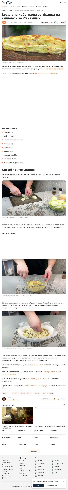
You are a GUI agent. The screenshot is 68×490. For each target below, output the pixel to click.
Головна (4, 10)
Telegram (41, 464)
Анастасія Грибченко (14, 400)
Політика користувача (6, 461)
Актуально (21, 431)
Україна (6, 7)
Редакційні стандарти (5, 472)
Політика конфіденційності (8, 466)
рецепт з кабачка (26, 393)
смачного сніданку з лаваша (37, 379)
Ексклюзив (6, 437)
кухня (10, 10)
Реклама (21, 468)
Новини (12, 6)
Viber (39, 467)
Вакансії (21, 463)
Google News (59, 464)
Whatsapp (41, 475)
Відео (46, 6)
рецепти (5, 393)
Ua (60, 2)
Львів (36, 437)
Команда (21, 473)
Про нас (21, 461)
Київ (19, 437)
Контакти (22, 465)
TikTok (57, 461)
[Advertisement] (32, 83)
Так (38, 485)
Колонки (38, 6)
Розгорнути (34, 451)
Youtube (40, 461)
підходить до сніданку (54, 69)
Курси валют (23, 475)
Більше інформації (52, 485)
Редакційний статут (8, 469)
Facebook (41, 472)
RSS (56, 472)
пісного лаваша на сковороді (35, 385)
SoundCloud (58, 470)
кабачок (37, 393)
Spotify (57, 467)
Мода (4, 444)
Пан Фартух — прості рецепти (46, 73)
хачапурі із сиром (33, 365)
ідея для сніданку (48, 393)
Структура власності (25, 470)
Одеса (36, 444)
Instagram (41, 470)
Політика (53, 444)
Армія (18, 6)
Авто (3, 431)
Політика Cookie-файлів (7, 477)
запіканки (14, 393)
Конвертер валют (24, 478)
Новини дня (22, 444)
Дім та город (38, 431)
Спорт (32, 6)
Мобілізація (54, 437)
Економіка (25, 6)
